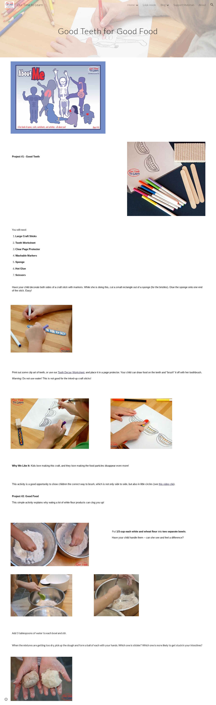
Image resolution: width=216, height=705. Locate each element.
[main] (108, 28)
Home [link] (131, 4)
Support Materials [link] (183, 4)
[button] (212, 5)
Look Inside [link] (149, 4)
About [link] (202, 4)
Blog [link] (163, 4)
